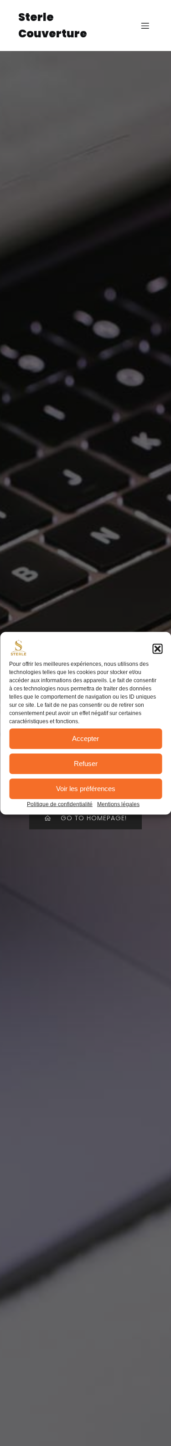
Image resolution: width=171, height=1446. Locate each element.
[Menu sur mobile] (145, 25)
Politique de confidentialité (60, 804)
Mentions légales (118, 804)
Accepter (85, 738)
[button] (157, 648)
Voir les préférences (85, 788)
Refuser (86, 763)
